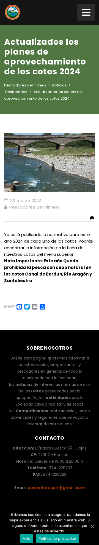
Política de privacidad (57, 538)
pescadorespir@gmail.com (56, 487)
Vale (26, 538)
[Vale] (92, 526)
